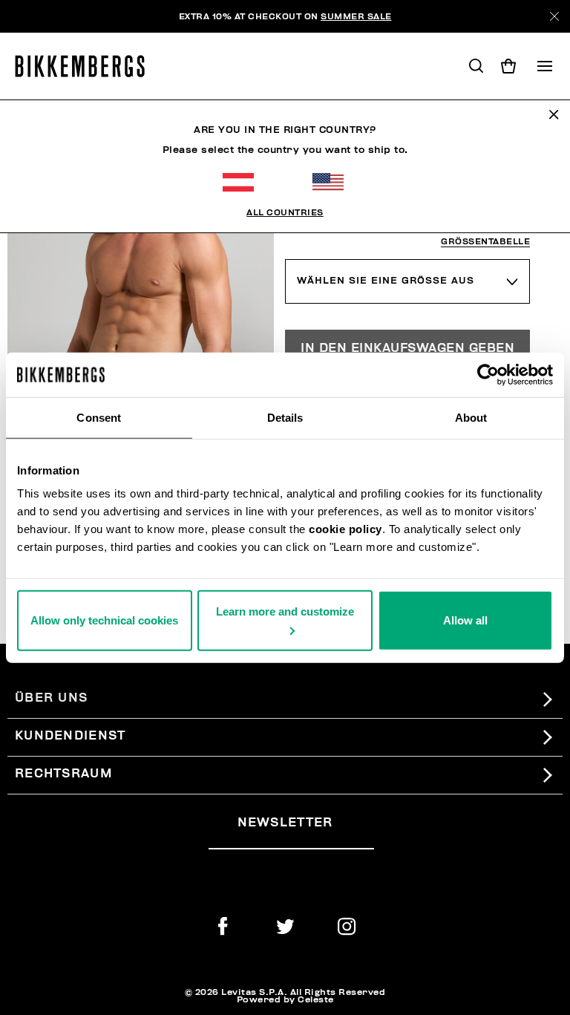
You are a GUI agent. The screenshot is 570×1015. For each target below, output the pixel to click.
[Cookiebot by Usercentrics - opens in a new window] (488, 374)
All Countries (285, 212)
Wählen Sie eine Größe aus (385, 280)
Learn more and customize (285, 611)
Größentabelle (485, 242)
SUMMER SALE (356, 16)
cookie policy (345, 529)
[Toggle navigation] (544, 66)
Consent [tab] (98, 417)
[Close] (554, 16)
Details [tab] (285, 417)
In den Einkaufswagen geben (407, 348)
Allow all (465, 620)
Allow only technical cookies (104, 620)
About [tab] (471, 417)
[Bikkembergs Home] (86, 66)
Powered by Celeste (285, 999)
